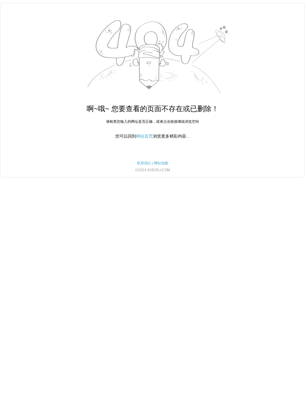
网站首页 (144, 136)
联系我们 (144, 163)
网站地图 (161, 163)
